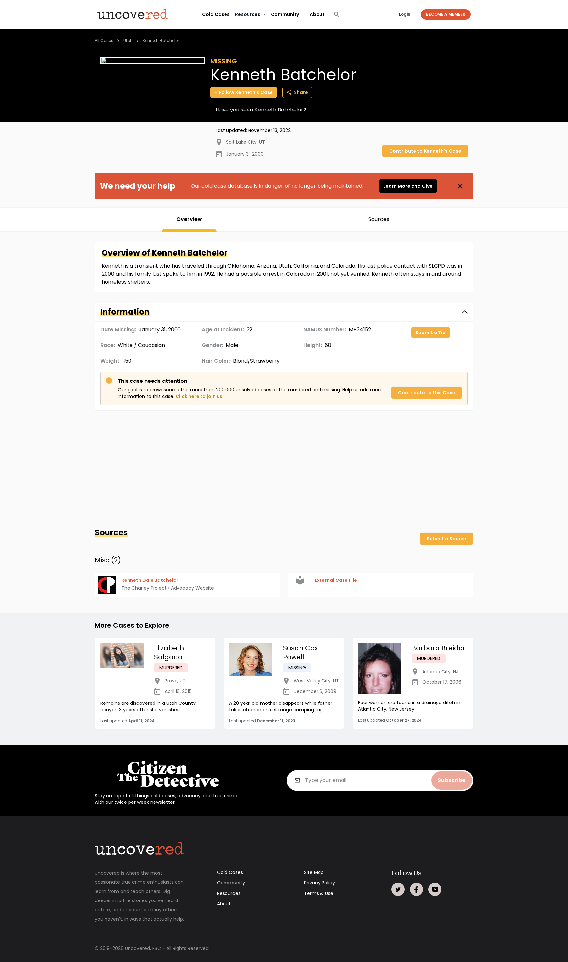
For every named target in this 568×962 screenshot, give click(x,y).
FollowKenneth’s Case (246, 92)
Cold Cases (216, 14)
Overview (189, 219)
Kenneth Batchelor (161, 40)
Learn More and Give (408, 186)
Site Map (314, 872)
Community (285, 14)
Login (404, 14)
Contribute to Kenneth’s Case (425, 151)
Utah (128, 40)
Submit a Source (446, 538)
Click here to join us (199, 396)
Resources (229, 893)
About (317, 14)
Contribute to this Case (426, 392)
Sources (378, 219)
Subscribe (451, 780)
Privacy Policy (319, 882)
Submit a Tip (430, 332)
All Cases (104, 40)
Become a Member (445, 14)
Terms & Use (318, 893)
